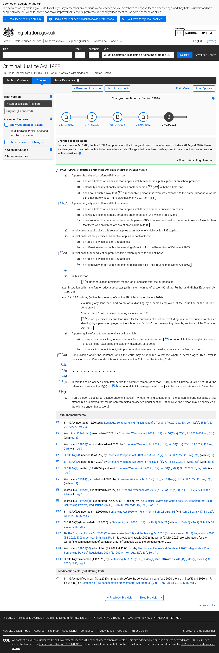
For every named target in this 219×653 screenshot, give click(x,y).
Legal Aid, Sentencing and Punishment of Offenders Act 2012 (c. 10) (144, 422)
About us (39, 630)
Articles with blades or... (75, 73)
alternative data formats (64, 617)
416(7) (195, 522)
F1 (58, 169)
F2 (150, 186)
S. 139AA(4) (71, 468)
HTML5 (97, 617)
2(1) (145, 505)
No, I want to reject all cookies (144, 19)
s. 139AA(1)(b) (82, 433)
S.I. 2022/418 (195, 433)
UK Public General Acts (16, 73)
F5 (61, 252)
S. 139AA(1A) (72, 455)
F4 (61, 202)
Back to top (209, 605)
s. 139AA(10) (83, 548)
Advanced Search (205, 55)
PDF (123, 617)
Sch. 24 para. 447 (192, 511)
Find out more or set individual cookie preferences (84, 19)
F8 (84, 318)
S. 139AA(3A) (72, 461)
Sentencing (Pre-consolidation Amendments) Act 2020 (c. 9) (117, 583)
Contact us (86, 630)
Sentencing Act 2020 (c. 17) (125, 511)
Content (42, 80)
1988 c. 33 (40, 73)
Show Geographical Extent (26, 124)
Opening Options (16, 150)
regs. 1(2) (135, 505)
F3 (121, 192)
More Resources (65, 80)
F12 (61, 381)
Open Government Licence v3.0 (70, 640)
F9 (166, 338)
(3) (168, 583)
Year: (78, 49)
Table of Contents (17, 80)
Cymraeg (210, 41)
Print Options (204, 88)
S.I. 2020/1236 (73, 516)
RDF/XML (175, 617)
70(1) (182, 433)
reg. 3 (73, 437)
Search (184, 54)
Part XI (53, 73)
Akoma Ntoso (143, 617)
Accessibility (69, 630)
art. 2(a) (83, 427)
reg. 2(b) (209, 433)
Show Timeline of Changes (27, 142)
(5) (188, 522)
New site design (12, 630)
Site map (53, 630)
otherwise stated (117, 640)
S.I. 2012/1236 (180, 583)
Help (27, 630)
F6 (63, 270)
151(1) (204, 422)
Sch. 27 (208, 511)
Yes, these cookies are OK (25, 19)
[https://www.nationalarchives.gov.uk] (195, 30)
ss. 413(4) (181, 522)
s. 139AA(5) (82, 479)
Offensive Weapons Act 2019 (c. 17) (140, 433)
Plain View (182, 88)
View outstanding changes (194, 160)
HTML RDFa (161, 617)
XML (130, 617)
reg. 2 (86, 516)
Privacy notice (105, 630)
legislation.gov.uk (31, 28)
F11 (62, 364)
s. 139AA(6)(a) (83, 501)
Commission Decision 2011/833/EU (60, 644)
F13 (114, 385)
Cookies (122, 630)
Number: (94, 49)
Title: (6, 49)
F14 (61, 391)
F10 (60, 354)
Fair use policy (139, 630)
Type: (105, 49)
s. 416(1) (148, 511)
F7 (84, 281)
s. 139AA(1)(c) (83, 444)
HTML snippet (112, 617)
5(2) (164, 583)
